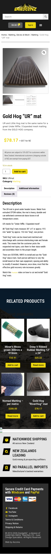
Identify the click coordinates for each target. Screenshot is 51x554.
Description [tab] (9, 188)
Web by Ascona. (12, 542)
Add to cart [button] (13, 365)
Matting (34, 35)
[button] (40, 25)
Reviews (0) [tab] (9, 194)
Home (4, 35)
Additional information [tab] (29, 188)
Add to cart (20, 171)
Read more (38, 365)
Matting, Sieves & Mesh (19, 35)
